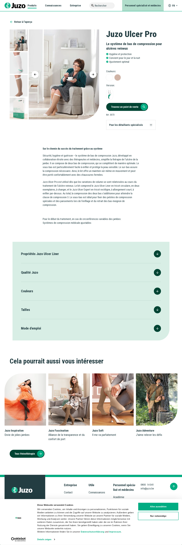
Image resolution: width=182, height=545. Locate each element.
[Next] (93, 74)
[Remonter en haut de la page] (173, 486)
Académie (118, 497)
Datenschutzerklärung (92, 531)
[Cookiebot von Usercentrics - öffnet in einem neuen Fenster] (18, 539)
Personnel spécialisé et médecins (143, 5)
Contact (68, 492)
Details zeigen (44, 539)
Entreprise (75, 5)
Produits (32, 5)
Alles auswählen (158, 506)
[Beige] (117, 77)
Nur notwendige (158, 516)
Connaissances (53, 5)
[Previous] (35, 74)
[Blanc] (109, 77)
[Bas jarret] (109, 94)
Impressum (115, 531)
